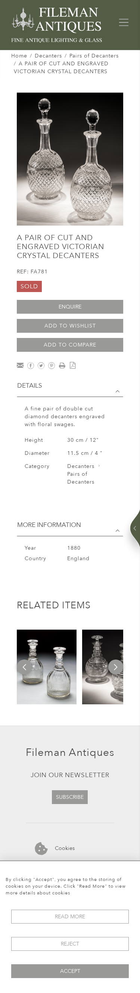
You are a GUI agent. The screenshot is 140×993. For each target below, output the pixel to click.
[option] (47, 667)
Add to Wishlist (70, 325)
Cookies (64, 848)
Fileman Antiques (70, 752)
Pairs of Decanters (94, 55)
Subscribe (70, 797)
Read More (70, 916)
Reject (70, 943)
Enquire (70, 306)
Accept (70, 971)
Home (19, 55)
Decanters (48, 55)
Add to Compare (70, 344)
